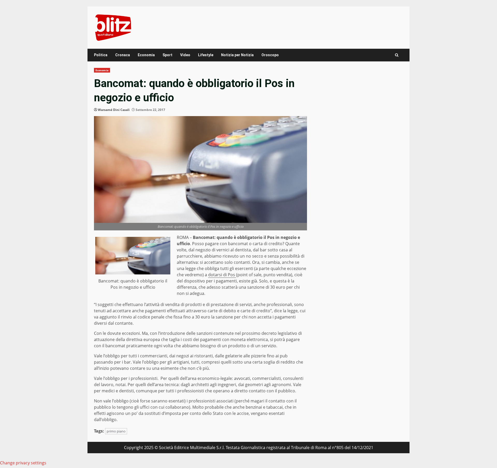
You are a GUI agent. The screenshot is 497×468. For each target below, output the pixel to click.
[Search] (396, 55)
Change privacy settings (23, 463)
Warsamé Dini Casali (114, 110)
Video (185, 55)
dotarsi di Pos (222, 275)
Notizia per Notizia (237, 55)
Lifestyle (205, 55)
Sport (167, 55)
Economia (146, 55)
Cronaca (122, 55)
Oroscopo (270, 55)
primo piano (116, 431)
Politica (100, 55)
